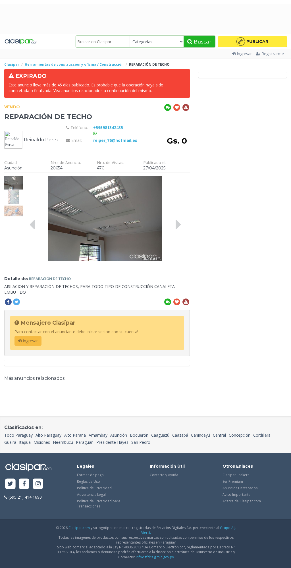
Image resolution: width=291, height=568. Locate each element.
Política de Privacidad (94, 488)
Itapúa (25, 442)
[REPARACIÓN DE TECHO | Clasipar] (13, 178)
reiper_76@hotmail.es (115, 140)
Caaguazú (160, 435)
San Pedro (140, 442)
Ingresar (244, 53)
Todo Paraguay (18, 435)
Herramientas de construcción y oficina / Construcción (74, 64)
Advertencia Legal (91, 494)
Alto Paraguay (48, 435)
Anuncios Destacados (240, 488)
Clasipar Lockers (236, 474)
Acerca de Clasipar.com (242, 501)
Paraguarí (84, 442)
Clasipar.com (79, 527)
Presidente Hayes (112, 442)
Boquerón (139, 435)
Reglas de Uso (88, 481)
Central (219, 435)
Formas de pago (90, 474)
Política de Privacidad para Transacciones (98, 503)
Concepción (239, 435)
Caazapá (180, 435)
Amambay (98, 435)
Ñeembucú (63, 442)
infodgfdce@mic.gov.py (155, 557)
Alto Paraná (75, 435)
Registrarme (272, 53)
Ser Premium (233, 481)
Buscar (201, 41)
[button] (252, 41)
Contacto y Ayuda (164, 474)
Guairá (10, 442)
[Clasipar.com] (20, 41)
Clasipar (11, 64)
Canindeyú (200, 435)
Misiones (42, 442)
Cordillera (262, 435)
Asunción (118, 435)
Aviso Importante (236, 494)
